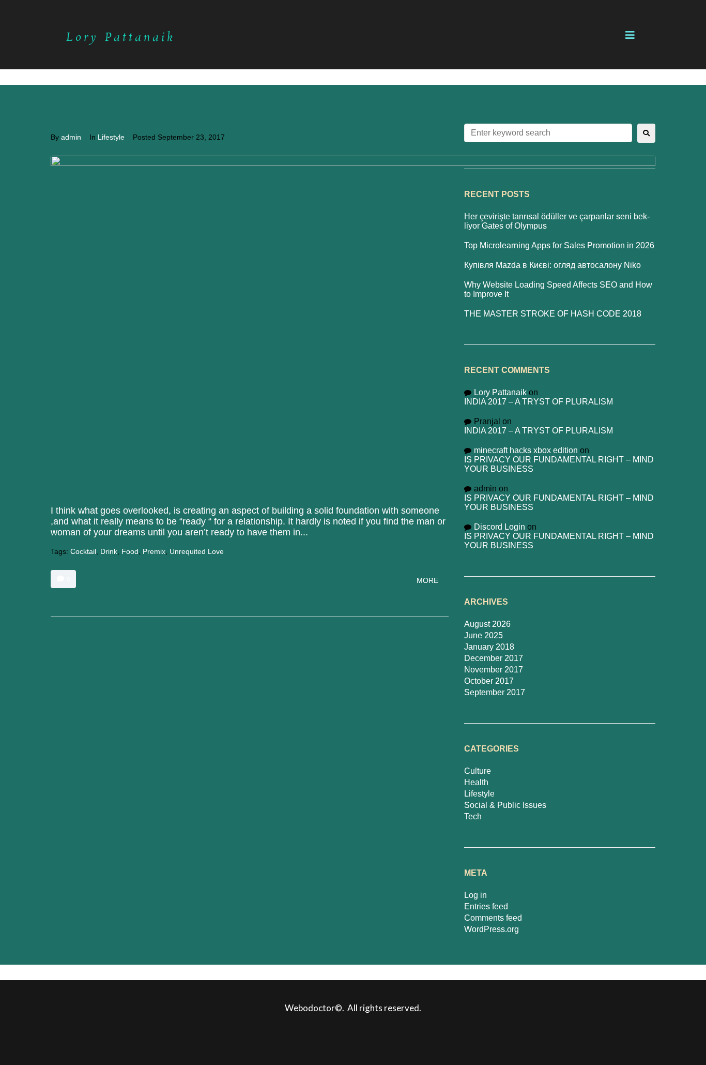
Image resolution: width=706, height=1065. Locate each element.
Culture (477, 771)
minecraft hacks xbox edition (526, 450)
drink (108, 551)
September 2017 (494, 692)
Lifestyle (111, 137)
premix (154, 551)
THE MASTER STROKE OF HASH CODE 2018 (552, 313)
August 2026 (487, 624)
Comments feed (493, 917)
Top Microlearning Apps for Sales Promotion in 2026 (559, 245)
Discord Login (499, 526)
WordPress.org (491, 929)
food (130, 551)
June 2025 (483, 635)
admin (71, 137)
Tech (473, 816)
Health (476, 782)
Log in (475, 895)
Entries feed (486, 906)
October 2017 (489, 681)
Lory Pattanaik (500, 392)
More (427, 580)
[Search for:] (548, 133)
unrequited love (197, 551)
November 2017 (493, 669)
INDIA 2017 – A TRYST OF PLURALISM (538, 401)
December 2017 (493, 658)
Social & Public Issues (505, 805)
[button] (630, 35)
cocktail (83, 551)
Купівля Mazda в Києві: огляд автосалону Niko (552, 265)
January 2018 (489, 646)
